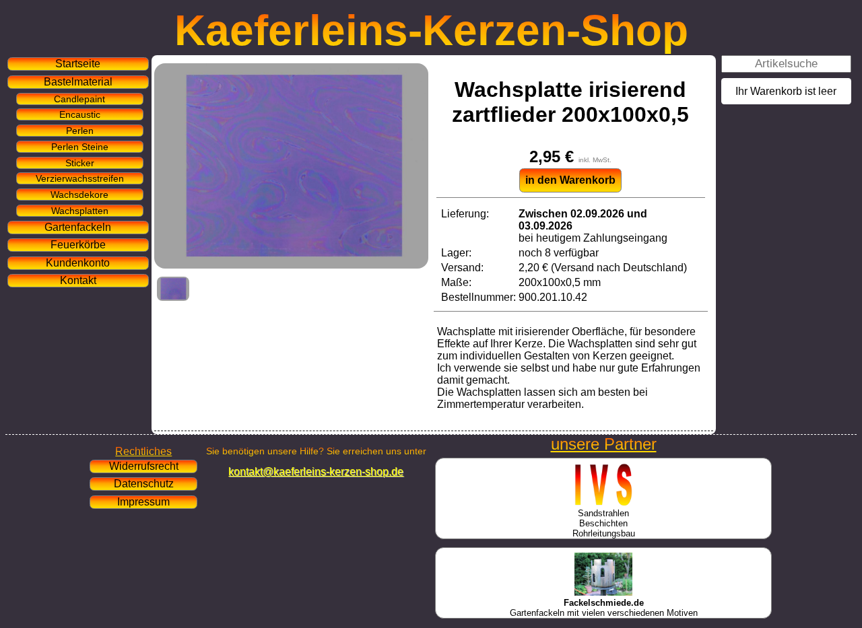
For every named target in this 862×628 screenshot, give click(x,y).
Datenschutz (144, 483)
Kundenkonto (78, 263)
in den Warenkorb (570, 180)
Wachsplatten (79, 210)
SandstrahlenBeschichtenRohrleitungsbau (603, 523)
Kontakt (78, 280)
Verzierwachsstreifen (80, 178)
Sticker (79, 163)
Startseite (77, 63)
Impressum (143, 502)
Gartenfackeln (77, 227)
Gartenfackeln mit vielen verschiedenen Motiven (604, 608)
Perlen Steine (79, 146)
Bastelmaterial (78, 82)
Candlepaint (79, 99)
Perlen (80, 130)
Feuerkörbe (78, 244)
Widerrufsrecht (143, 466)
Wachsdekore (79, 194)
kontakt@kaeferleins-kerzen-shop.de (315, 471)
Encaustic (79, 114)
